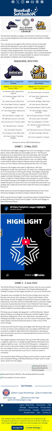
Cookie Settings (33, 428)
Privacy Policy (46, 407)
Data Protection (25, 410)
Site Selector (48, 2)
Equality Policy (29, 412)
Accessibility (46, 410)
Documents (41, 405)
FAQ (49, 405)
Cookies (36, 410)
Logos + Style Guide (26, 405)
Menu (2, 1)
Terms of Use (33, 407)
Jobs (38, 412)
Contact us (47, 412)
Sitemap (23, 407)
